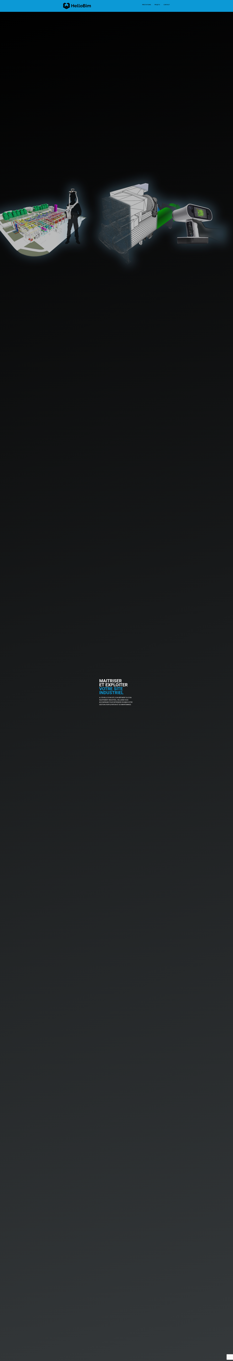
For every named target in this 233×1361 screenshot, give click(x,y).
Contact (167, 4)
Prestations (146, 4)
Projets (157, 4)
